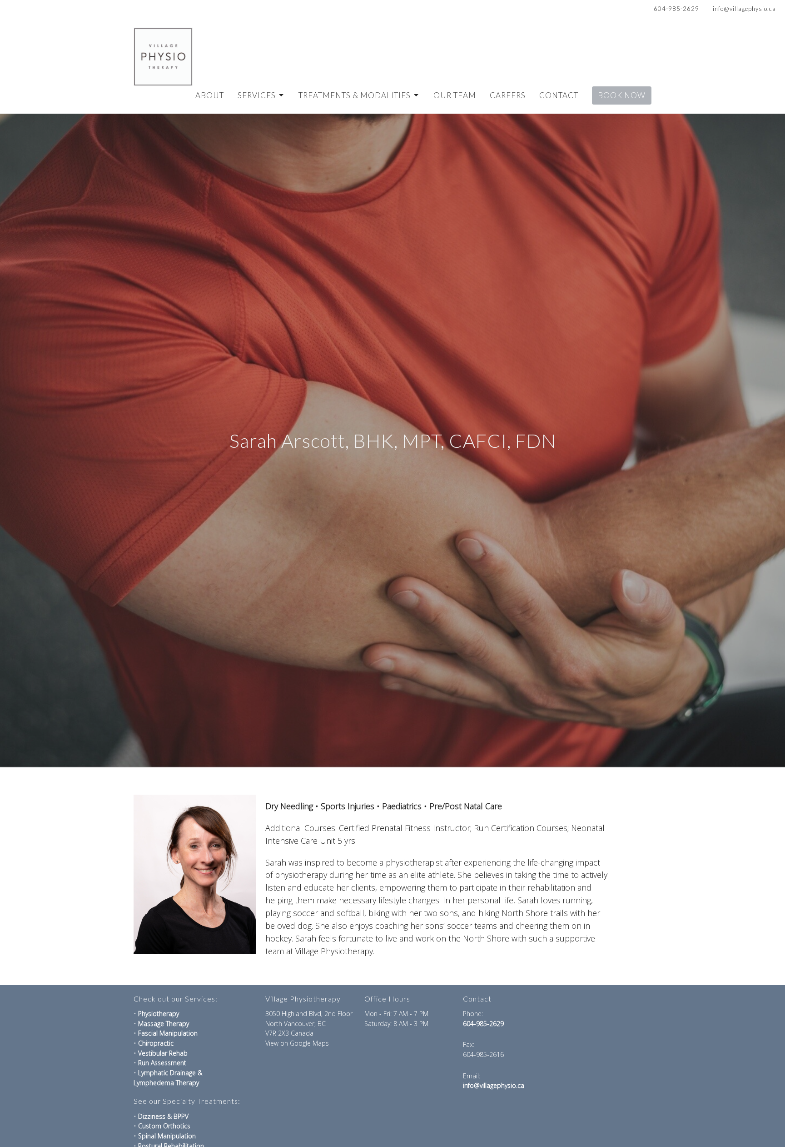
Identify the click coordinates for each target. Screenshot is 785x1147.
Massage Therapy (164, 1023)
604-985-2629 (676, 8)
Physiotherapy (158, 1013)
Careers (508, 95)
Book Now (622, 95)
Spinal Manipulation (167, 1136)
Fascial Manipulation (168, 1033)
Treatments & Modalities (354, 95)
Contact (558, 95)
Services (257, 95)
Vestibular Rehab (163, 1053)
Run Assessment (162, 1062)
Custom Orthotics (164, 1126)
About (209, 95)
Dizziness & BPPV (163, 1116)
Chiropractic (156, 1043)
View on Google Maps (297, 1043)
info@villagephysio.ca (744, 8)
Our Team (454, 95)
